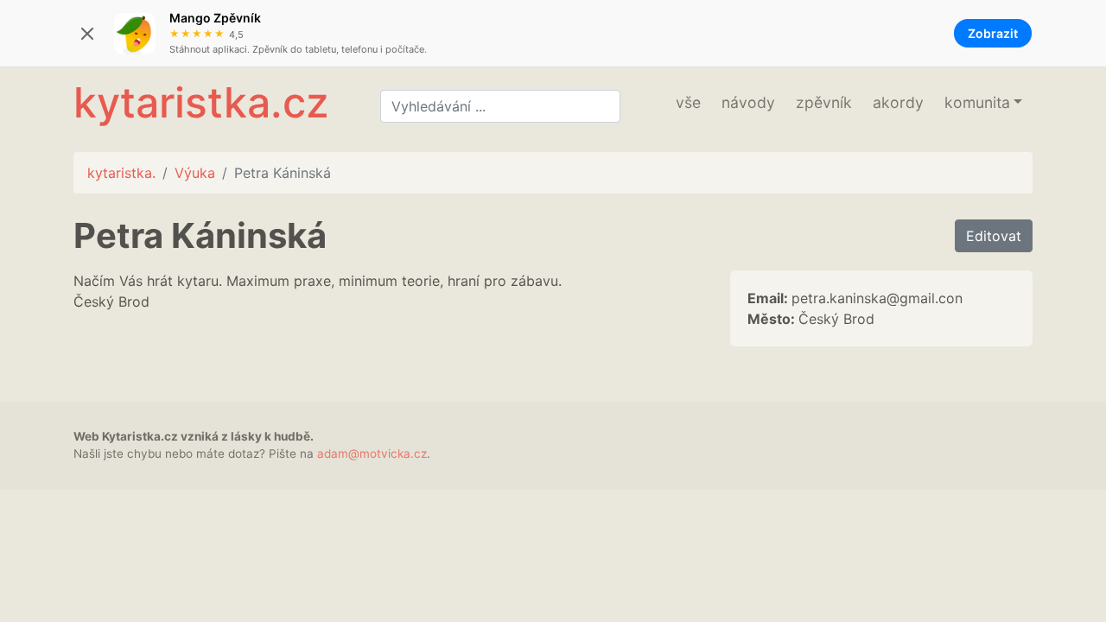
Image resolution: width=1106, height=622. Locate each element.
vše (688, 102)
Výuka (195, 172)
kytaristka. (121, 172)
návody (748, 102)
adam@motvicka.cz (372, 453)
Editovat (993, 235)
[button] (983, 103)
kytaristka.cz (200, 102)
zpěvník (824, 102)
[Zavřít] (87, 34)
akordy (898, 102)
